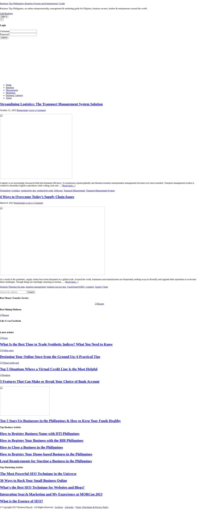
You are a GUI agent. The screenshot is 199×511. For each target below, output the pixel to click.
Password (4, 34)
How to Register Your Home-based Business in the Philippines (46, 454)
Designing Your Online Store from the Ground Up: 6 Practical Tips (50, 357)
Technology (5, 190)
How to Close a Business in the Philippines (31, 447)
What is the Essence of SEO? (21, 501)
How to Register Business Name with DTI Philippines (39, 434)
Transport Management (74, 190)
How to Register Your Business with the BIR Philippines (41, 440)
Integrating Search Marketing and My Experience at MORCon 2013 (51, 494)
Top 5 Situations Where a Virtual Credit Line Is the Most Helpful (48, 369)
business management (36, 287)
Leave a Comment (37, 110)
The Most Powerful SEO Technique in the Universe (38, 474)
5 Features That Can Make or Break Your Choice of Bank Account (49, 381)
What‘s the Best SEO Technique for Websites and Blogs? (42, 487)
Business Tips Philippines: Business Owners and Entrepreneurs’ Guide (32, 3)
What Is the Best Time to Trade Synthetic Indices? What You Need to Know (56, 344)
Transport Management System (100, 190)
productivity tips (28, 190)
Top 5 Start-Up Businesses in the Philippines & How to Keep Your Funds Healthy (60, 421)
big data (21, 287)
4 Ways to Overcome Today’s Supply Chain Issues (37, 197)
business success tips (56, 287)
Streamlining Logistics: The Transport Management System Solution (51, 104)
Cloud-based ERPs (75, 287)
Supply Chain (101, 287)
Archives (59, 507)
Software (58, 190)
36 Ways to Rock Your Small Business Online (33, 480)
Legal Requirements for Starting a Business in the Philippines (46, 461)
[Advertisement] (99, 61)
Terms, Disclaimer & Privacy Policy (92, 507)
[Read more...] (68, 185)
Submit (4, 37)
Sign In (4, 16)
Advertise (69, 507)
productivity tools (45, 190)
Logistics (16, 190)
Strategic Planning (8, 287)
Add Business (6, 13)
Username (4, 31)
